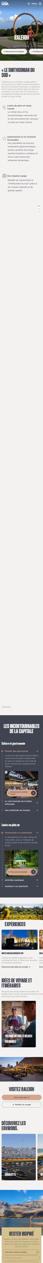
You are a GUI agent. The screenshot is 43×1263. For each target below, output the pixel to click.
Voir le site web (20, 1097)
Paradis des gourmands (16, 751)
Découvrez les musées (15, 51)
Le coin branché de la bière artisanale (18, 802)
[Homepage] (5, 4)
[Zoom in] (39, 206)
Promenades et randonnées (18, 832)
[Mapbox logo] (6, 707)
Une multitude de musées (17, 810)
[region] (21, 456)
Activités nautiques (14, 880)
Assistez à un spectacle (16, 886)
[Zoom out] (39, 208)
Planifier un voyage (23, 1104)
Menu (34, 3)
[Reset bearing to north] (39, 211)
